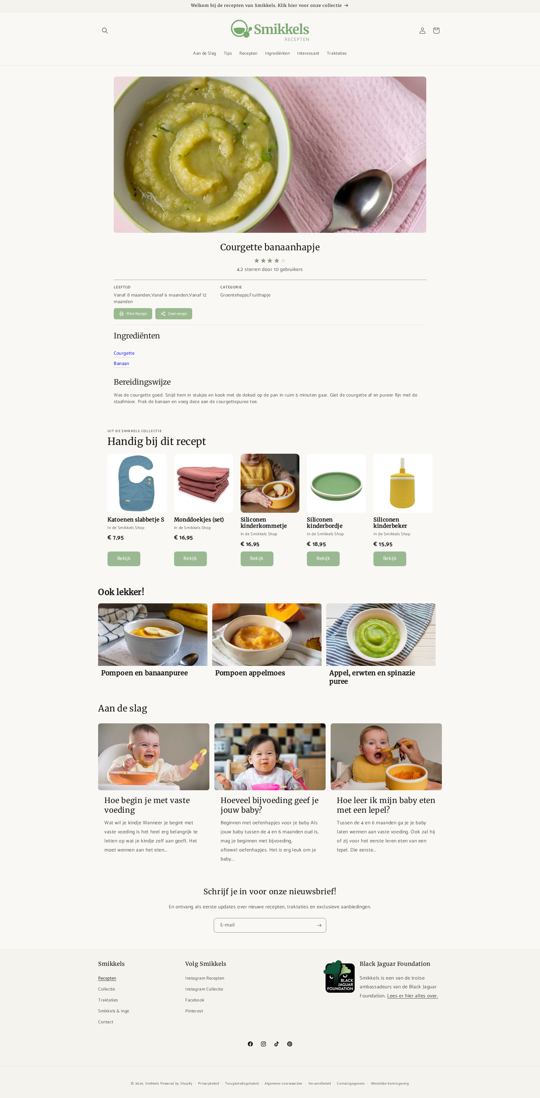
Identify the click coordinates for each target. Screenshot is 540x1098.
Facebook (195, 1000)
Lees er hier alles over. (412, 996)
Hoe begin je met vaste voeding (147, 805)
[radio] (256, 261)
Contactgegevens (351, 1083)
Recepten (107, 978)
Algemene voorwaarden (283, 1083)
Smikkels (152, 1083)
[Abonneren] (319, 925)
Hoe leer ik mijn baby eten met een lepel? (386, 805)
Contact (105, 1022)
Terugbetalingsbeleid (242, 1083)
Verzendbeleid (319, 1083)
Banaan (121, 363)
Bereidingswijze (142, 382)
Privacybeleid (208, 1083)
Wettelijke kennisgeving (390, 1083)
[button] (105, 30)
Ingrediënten (137, 336)
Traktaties (108, 1000)
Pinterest (194, 1011)
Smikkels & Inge (113, 1011)
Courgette (124, 353)
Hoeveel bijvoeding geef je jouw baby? (270, 805)
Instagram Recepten (204, 978)
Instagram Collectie (204, 989)
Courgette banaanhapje (270, 247)
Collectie (106, 989)
